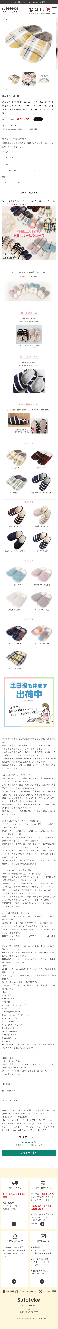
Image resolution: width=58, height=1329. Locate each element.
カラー (5, 164)
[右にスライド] (55, 79)
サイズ (5, 152)
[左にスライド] (3, 79)
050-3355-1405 (37, 1274)
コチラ (34, 1262)
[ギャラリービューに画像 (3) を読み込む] (44, 79)
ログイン (31, 13)
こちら (20, 147)
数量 (4, 177)
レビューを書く (29, 1152)
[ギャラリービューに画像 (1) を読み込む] (14, 79)
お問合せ (42, 13)
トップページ (7, 89)
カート (48, 13)
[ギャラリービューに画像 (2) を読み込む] (29, 79)
